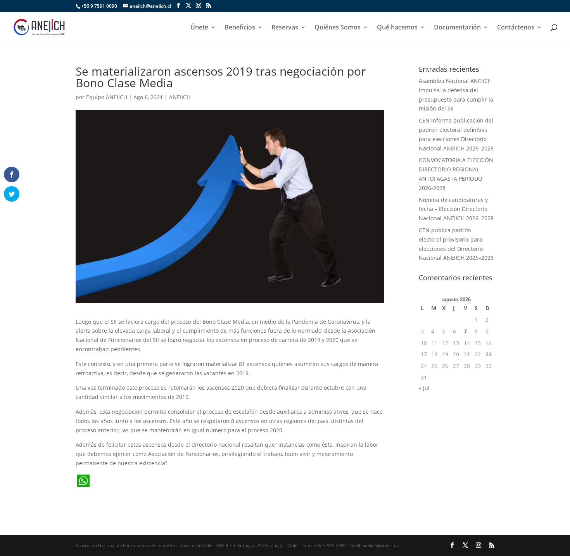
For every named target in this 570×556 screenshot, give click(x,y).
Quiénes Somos (337, 27)
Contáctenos (515, 27)
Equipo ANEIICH (106, 97)
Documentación (457, 27)
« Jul (424, 388)
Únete (199, 27)
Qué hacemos (397, 27)
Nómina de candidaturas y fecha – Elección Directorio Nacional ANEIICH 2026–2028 (456, 209)
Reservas (284, 27)
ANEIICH (179, 97)
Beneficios (240, 27)
